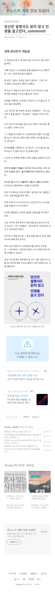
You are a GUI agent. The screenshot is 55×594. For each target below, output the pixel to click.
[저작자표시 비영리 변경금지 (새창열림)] (35, 417)
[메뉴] (4, 4)
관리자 (43, 573)
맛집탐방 (23, 573)
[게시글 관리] (16, 417)
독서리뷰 (16, 427)
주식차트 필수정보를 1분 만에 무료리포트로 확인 (19, 401)
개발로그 (34, 573)
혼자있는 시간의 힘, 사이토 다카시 (16, 431)
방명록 (31, 579)
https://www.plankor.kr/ (18, 391)
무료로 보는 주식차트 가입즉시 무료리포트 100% (18, 395)
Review (8, 427)
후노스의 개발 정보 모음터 (27, 10)
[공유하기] (13, 417)
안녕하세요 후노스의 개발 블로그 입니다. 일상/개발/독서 (22, 535)
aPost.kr (29, 584)
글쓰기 (17, 579)
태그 (39, 579)
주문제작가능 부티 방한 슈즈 (22, 375)
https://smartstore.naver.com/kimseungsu (24, 371)
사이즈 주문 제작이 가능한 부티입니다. (25, 379)
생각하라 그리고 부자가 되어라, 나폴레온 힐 (19, 446)
